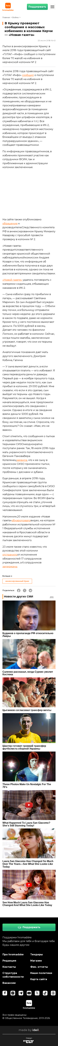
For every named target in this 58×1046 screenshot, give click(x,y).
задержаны (9, 566)
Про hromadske (13, 954)
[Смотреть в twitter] (37, 993)
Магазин (36, 960)
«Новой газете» (12, 279)
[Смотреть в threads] (53, 993)
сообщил (28, 75)
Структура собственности (13, 975)
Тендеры (36, 954)
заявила (22, 460)
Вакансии (9, 982)
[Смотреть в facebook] (4, 993)
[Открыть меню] (52, 7)
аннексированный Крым (17, 581)
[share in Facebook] (18, 590)
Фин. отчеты (39, 966)
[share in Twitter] (24, 590)
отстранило (9, 554)
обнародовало (21, 520)
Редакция (9, 960)
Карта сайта (38, 979)
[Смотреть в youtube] (29, 993)
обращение (10, 223)
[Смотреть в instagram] (13, 993)
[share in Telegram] (30, 590)
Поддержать (37, 6)
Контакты (9, 966)
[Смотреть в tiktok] (45, 993)
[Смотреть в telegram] (21, 993)
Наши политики (41, 973)
